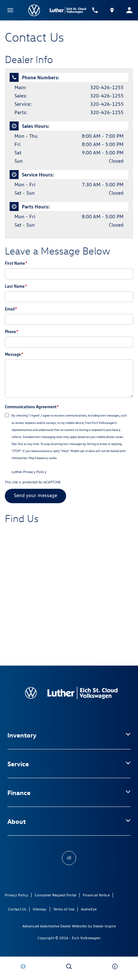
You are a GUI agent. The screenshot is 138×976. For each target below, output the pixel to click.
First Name (16, 263)
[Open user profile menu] (129, 10)
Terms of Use (63, 909)
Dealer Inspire (104, 926)
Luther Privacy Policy (29, 471)
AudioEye (89, 909)
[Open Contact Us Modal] (115, 966)
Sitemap (39, 909)
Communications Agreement (32, 406)
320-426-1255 (107, 87)
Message (14, 354)
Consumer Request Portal (55, 895)
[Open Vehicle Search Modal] (69, 966)
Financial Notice (96, 895)
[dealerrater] (69, 858)
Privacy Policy (16, 895)
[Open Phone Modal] (95, 10)
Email (11, 308)
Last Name (16, 286)
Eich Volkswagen (86, 937)
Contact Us (17, 909)
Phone (11, 331)
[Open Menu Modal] (10, 10)
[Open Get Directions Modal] (112, 10)
